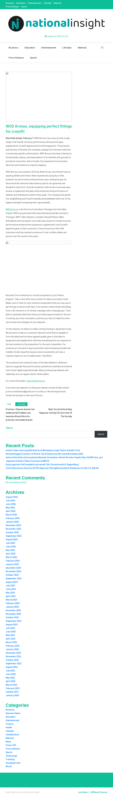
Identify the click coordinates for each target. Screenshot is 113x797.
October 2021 (12, 692)
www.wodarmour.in (35, 381)
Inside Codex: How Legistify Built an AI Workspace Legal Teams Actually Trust (43, 450)
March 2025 (11, 557)
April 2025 (10, 553)
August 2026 (12, 497)
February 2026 (13, 518)
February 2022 (13, 688)
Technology (11, 756)
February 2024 (13, 603)
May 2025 (10, 550)
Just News (83, 792)
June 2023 (11, 631)
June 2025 (11, 546)
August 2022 (12, 667)
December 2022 (13, 653)
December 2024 (13, 568)
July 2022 (10, 670)
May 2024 (10, 592)
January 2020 (12, 695)
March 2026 (11, 515)
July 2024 (10, 585)
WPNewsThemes (99, 792)
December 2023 (13, 610)
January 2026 (12, 522)
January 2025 (12, 564)
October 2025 (12, 532)
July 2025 (10, 543)
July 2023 (10, 628)
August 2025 (12, 539)
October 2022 (12, 660)
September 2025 (13, 536)
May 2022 (10, 678)
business (21, 404)
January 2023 (12, 649)
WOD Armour (12, 209)
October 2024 (12, 575)
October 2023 (12, 617)
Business (10, 3)
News (8, 741)
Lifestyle (47, 3)
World (9, 766)
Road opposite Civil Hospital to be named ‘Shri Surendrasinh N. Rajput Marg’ (42, 464)
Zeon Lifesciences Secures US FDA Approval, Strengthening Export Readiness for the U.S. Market (52, 468)
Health (9, 727)
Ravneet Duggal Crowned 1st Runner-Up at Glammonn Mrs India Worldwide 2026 (44, 454)
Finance (9, 724)
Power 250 (11, 745)
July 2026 (10, 500)
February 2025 (13, 561)
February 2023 (13, 646)
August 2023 (12, 624)
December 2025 (13, 525)
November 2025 (13, 529)
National (57, 3)
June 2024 (11, 589)
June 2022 (11, 674)
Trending (10, 759)
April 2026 (10, 511)
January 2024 (12, 607)
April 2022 (10, 681)
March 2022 (11, 685)
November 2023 (13, 614)
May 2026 (10, 507)
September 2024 (13, 578)
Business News (13, 713)
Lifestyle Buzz (12, 734)
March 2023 (11, 642)
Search (9, 428)
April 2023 (10, 639)
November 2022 (13, 656)
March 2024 (11, 600)
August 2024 (12, 582)
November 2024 (13, 571)
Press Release (12, 6)
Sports (24, 6)
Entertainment (34, 3)
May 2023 (10, 635)
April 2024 (10, 596)
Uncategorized (13, 763)
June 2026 (11, 504)
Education (21, 3)
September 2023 (13, 621)
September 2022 (13, 663)
